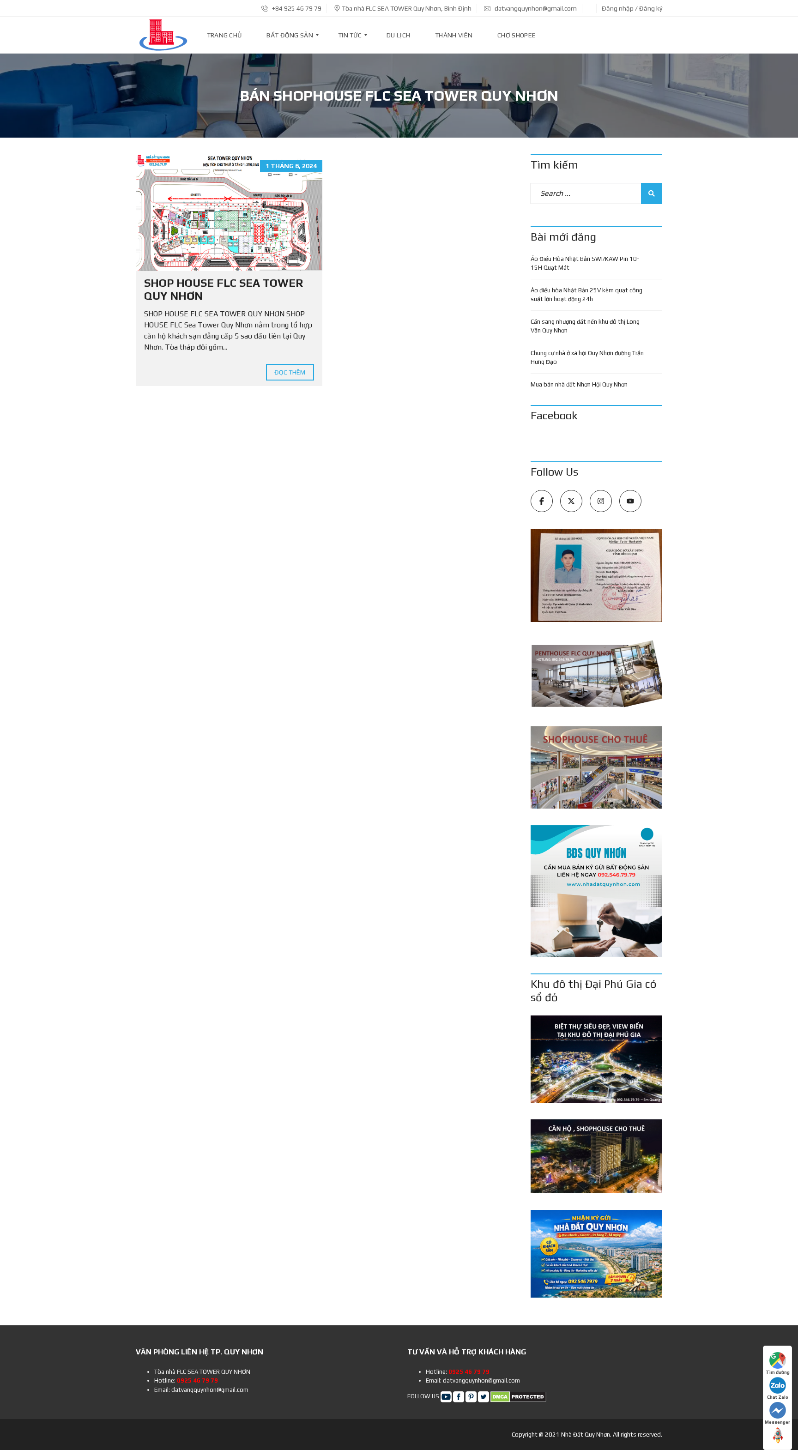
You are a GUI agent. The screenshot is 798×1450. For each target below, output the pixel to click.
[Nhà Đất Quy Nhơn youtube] (446, 1396)
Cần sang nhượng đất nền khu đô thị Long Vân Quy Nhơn (585, 326)
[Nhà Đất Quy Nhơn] (163, 35)
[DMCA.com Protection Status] (518, 1396)
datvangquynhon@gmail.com (535, 8)
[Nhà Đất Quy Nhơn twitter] (483, 1396)
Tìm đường (778, 1372)
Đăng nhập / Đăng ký (632, 8)
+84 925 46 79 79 (296, 8)
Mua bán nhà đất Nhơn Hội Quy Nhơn (579, 384)
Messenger (777, 1422)
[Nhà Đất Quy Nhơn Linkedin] (471, 1396)
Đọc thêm (290, 372)
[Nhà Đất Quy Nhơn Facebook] (458, 1396)
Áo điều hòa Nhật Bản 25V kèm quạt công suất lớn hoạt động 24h (586, 295)
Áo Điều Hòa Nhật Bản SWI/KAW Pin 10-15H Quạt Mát (585, 263)
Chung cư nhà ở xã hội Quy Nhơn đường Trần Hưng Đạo (587, 358)
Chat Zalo (777, 1397)
